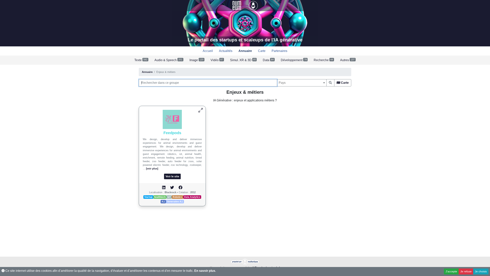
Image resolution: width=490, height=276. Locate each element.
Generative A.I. (175, 201)
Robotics (177, 197)
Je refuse (466, 271)
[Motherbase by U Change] (253, 5)
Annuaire (147, 72)
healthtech (160, 197)
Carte (344, 82)
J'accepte (451, 271)
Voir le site (172, 176)
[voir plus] (152, 168)
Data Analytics (192, 197)
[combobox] (302, 82)
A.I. (163, 201)
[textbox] (301, 82)
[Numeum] (237, 5)
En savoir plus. (205, 270)
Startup (148, 197)
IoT (169, 197)
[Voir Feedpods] (201, 110)
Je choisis (481, 271)
